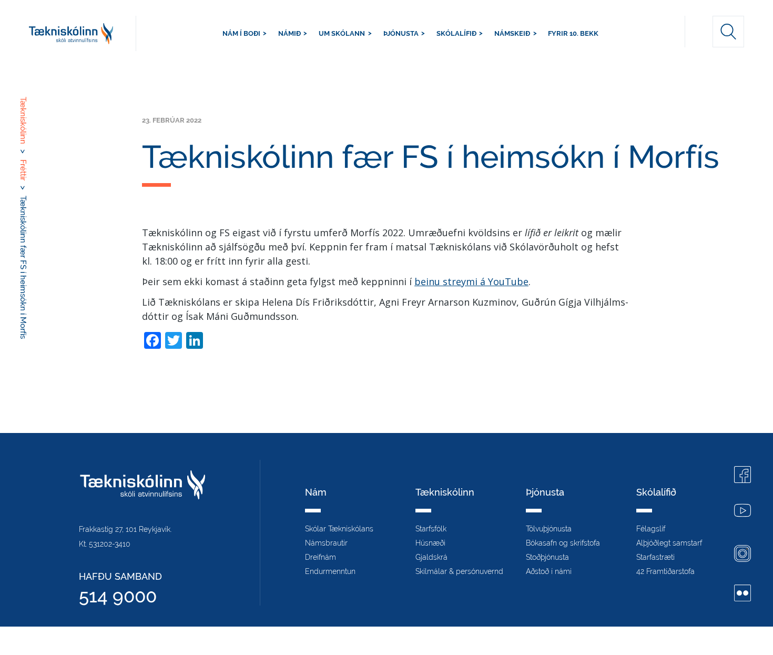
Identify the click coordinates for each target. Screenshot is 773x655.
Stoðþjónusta (547, 557)
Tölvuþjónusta (549, 529)
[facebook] (742, 476)
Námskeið (512, 33)
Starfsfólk (430, 529)
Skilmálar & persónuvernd (459, 571)
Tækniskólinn (82, 33)
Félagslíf (650, 529)
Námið (289, 33)
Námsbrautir (326, 543)
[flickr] (742, 594)
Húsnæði (430, 543)
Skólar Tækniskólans (339, 529)
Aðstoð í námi (549, 571)
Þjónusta (401, 33)
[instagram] (742, 555)
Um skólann (342, 33)
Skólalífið (456, 33)
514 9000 (118, 596)
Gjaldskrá (431, 557)
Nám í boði (241, 33)
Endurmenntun (330, 571)
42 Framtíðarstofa (665, 571)
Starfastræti (655, 557)
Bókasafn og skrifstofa (563, 543)
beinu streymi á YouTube (471, 281)
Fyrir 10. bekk (573, 33)
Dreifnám (320, 557)
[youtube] (742, 511)
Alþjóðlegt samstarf (669, 543)
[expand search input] (728, 31)
